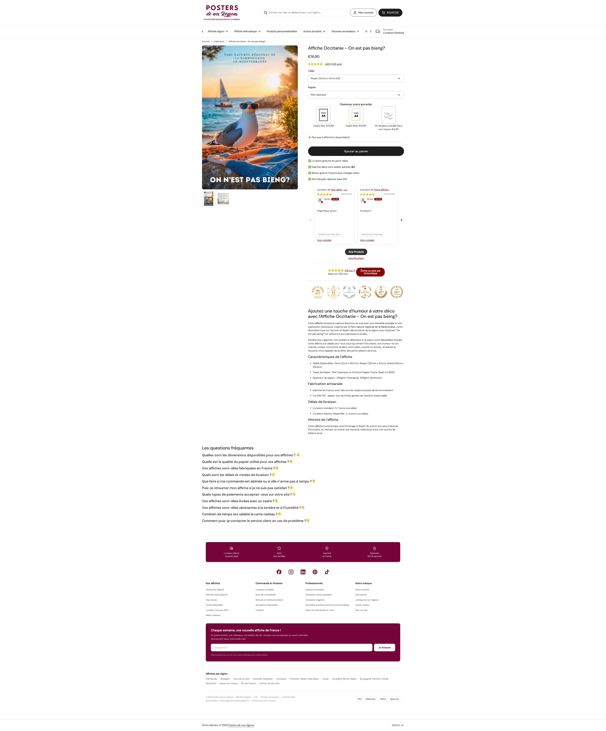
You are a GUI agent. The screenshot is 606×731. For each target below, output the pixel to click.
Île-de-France (248, 683)
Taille (311, 71)
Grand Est (211, 683)
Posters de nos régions (241, 725)
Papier (312, 87)
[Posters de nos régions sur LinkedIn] (303, 572)
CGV (256, 697)
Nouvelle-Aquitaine (263, 678)
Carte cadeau (362, 604)
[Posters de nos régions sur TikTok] (327, 572)
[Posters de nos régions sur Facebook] (279, 572)
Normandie (211, 678)
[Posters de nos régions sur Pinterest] (315, 572)
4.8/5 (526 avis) (333, 64)
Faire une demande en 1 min (320, 610)
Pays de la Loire (241, 678)
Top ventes (211, 599)
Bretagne (225, 678)
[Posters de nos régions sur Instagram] (291, 572)
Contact (260, 610)
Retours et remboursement (269, 599)
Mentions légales (243, 697)
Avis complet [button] (324, 240)
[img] (324, 194)
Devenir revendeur (315, 589)
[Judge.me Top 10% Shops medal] (381, 292)
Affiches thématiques (217, 594)
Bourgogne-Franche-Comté (374, 678)
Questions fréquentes (267, 604)
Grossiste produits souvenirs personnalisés (327, 604)
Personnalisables (214, 604)
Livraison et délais (265, 589)
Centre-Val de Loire (269, 683)
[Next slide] (401, 219)
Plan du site (361, 610)
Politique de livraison (270, 697)
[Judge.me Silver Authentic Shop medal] (349, 292)
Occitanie (281, 678)
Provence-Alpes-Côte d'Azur (304, 678)
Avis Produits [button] (356, 251)
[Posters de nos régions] (221, 13)
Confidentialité (288, 697)
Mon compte (366, 12)
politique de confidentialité (255, 655)
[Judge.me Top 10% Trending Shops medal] (396, 292)
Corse (326, 678)
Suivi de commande (266, 594)
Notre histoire (362, 589)
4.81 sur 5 (350, 270)
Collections (219, 41)
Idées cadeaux (213, 615)
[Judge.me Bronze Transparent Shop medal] (365, 292)
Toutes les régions (215, 589)
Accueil (205, 41)
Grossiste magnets (315, 599)
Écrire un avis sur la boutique (370, 272)
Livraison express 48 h (217, 610)
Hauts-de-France (229, 683)
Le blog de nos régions (366, 599)
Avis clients (361, 594)
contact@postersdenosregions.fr (234, 700)
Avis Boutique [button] (356, 258)
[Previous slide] (310, 219)
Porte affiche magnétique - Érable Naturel (375, 191)
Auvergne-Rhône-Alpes (344, 678)
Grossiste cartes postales (319, 594)
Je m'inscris (385, 647)
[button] (390, 13)
